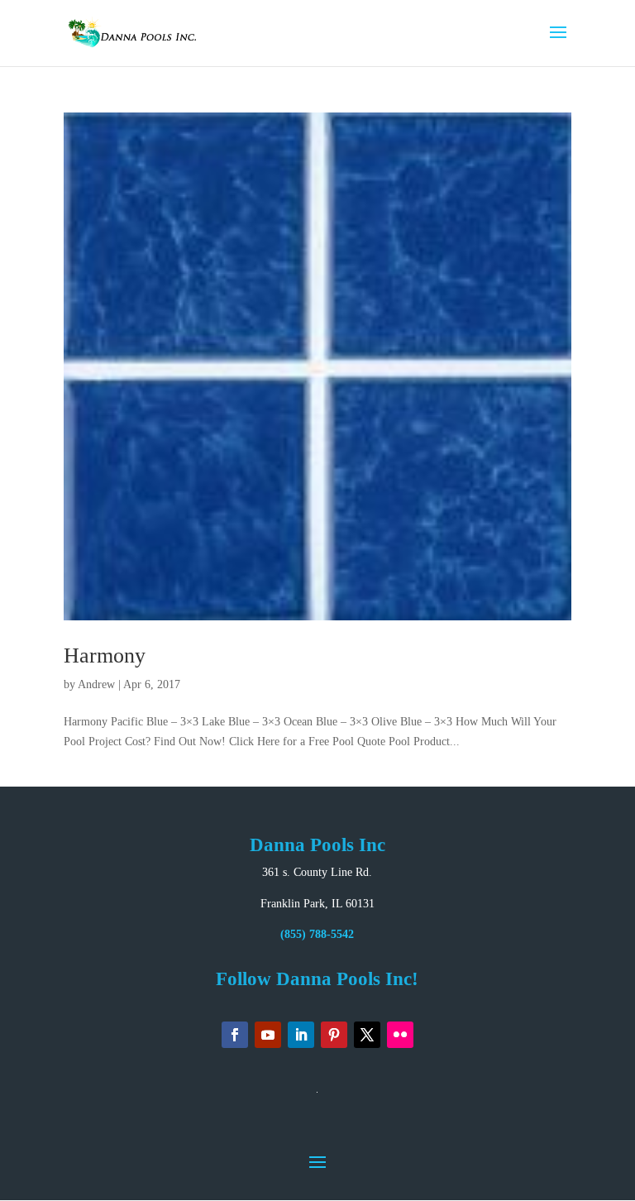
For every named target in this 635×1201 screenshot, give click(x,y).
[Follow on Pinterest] (334, 1035)
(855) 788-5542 (317, 934)
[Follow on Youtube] (268, 1035)
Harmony (105, 655)
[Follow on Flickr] (400, 1035)
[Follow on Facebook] (235, 1035)
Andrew (96, 684)
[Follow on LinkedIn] (301, 1035)
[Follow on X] (367, 1035)
